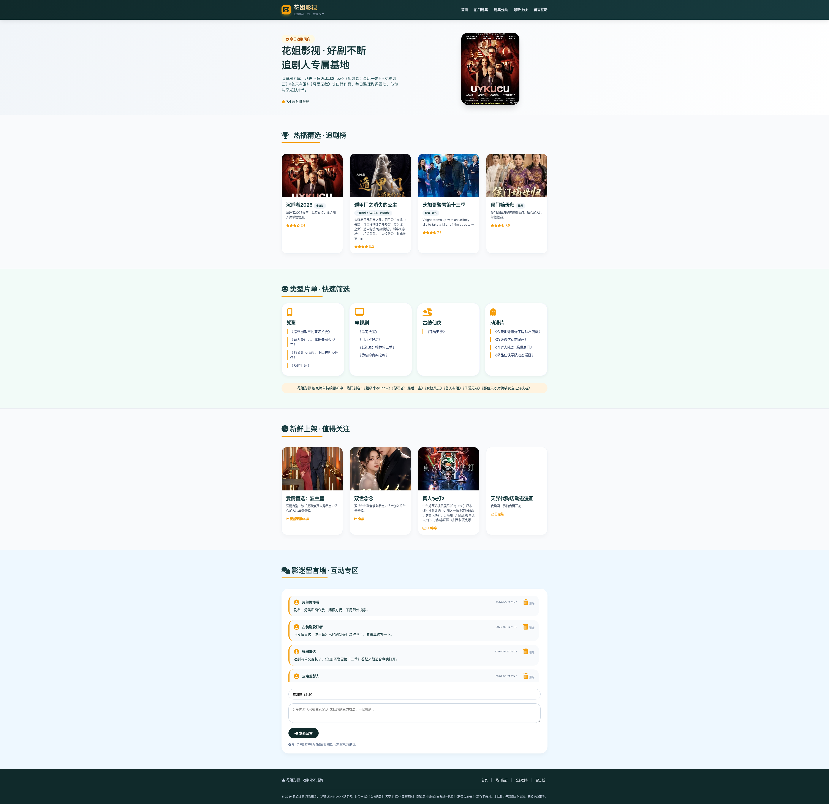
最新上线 (521, 10)
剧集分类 (501, 10)
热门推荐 (502, 780)
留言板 (540, 780)
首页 (464, 10)
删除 (531, 603)
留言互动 (540, 10)
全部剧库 (522, 780)
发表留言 (305, 733)
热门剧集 (481, 10)
